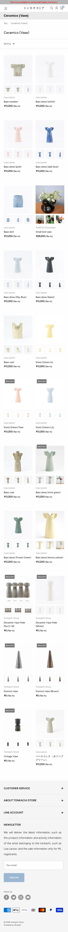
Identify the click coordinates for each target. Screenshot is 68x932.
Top (5, 23)
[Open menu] (6, 8)
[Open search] (51, 8)
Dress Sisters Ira (44, 362)
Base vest (9, 362)
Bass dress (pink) (12, 166)
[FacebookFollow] (6, 897)
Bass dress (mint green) (48, 492)
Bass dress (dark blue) (47, 166)
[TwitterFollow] (13, 897)
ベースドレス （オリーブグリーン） (49, 758)
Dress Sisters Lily (45, 427)
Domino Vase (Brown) (47, 691)
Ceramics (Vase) (19, 23)
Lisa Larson (9, 97)
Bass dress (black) (45, 297)
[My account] (57, 8)
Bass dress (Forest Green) (17, 557)
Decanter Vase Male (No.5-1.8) (14, 624)
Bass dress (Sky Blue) (15, 297)
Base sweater (11, 101)
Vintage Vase (11, 756)
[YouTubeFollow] (28, 897)
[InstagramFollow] (20, 897)
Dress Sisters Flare (13, 427)
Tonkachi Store (11, 618)
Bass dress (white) (45, 101)
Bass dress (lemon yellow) (49, 557)
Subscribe (14, 877)
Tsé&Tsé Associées (46, 227)
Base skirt (9, 231)
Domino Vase (11, 691)
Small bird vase (44, 231)
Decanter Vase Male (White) (46, 624)
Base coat (9, 492)
